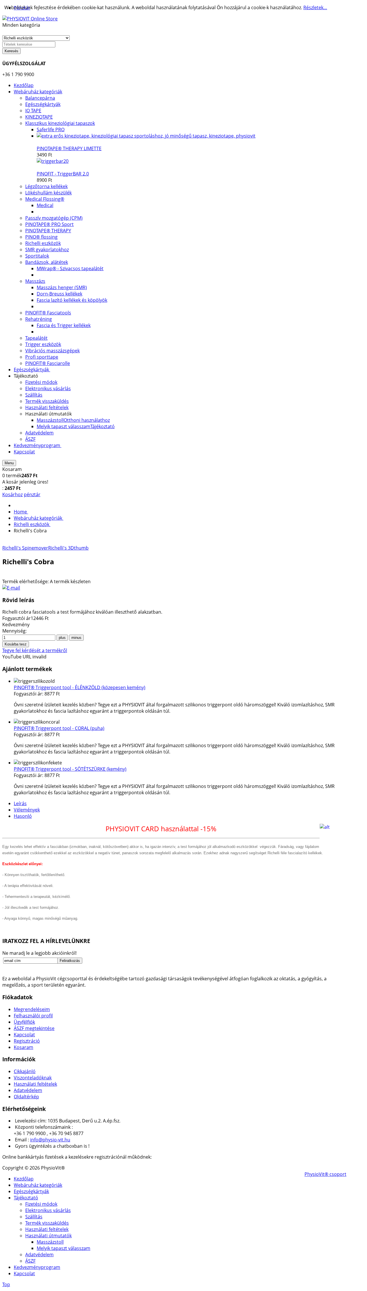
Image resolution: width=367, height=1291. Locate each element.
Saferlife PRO (51, 129)
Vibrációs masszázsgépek (52, 350)
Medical (45, 205)
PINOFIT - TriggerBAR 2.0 (63, 174)
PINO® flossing (41, 237)
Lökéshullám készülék (48, 193)
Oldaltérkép (26, 1096)
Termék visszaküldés (47, 1223)
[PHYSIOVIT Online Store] (30, 19)
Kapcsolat (24, 1034)
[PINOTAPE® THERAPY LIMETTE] (146, 136)
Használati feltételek (35, 1084)
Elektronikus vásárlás (48, 1210)
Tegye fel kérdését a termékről (34, 650)
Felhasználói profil (33, 1015)
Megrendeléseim (32, 1009)
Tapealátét (36, 338)
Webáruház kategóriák (38, 1185)
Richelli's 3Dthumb (68, 548)
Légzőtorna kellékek (46, 186)
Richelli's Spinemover (25, 548)
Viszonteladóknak (33, 1077)
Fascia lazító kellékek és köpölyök (72, 300)
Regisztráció (27, 1041)
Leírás (20, 803)
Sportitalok (37, 256)
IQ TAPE (33, 110)
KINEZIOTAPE (39, 117)
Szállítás (33, 1216)
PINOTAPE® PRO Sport (49, 224)
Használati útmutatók (48, 1235)
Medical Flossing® (44, 199)
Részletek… (315, 7)
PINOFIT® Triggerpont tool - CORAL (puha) (59, 728)
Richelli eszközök (43, 243)
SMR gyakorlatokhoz (47, 249)
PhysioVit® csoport (325, 1174)
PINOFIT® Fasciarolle (47, 363)
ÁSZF (30, 1261)
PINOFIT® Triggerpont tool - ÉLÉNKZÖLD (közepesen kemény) (79, 687)
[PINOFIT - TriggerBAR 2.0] (53, 161)
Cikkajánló (25, 1071)
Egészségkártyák (42, 104)
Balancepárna (40, 98)
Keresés (11, 51)
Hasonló (23, 816)
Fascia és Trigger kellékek (64, 325)
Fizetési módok (41, 1204)
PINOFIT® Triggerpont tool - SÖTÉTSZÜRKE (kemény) (70, 769)
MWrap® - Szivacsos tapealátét (70, 268)
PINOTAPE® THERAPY (48, 230)
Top (6, 1284)
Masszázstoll (50, 1242)
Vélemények (27, 810)
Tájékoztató (26, 1198)
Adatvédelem (28, 1090)
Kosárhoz (12, 494)
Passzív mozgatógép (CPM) (54, 218)
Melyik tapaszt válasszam (63, 1248)
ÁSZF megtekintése (34, 1028)
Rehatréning (38, 319)
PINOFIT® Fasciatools (48, 313)
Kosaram (23, 1047)
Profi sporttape (41, 357)
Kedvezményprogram (37, 1267)
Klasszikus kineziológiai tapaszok (60, 123)
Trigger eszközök (43, 344)
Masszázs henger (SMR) (62, 287)
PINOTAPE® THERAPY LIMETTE (69, 148)
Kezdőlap (24, 1179)
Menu (9, 463)
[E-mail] (11, 588)
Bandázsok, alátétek (46, 262)
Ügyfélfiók (24, 1022)
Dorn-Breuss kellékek (59, 294)
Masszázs (35, 281)
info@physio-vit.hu (50, 1140)
